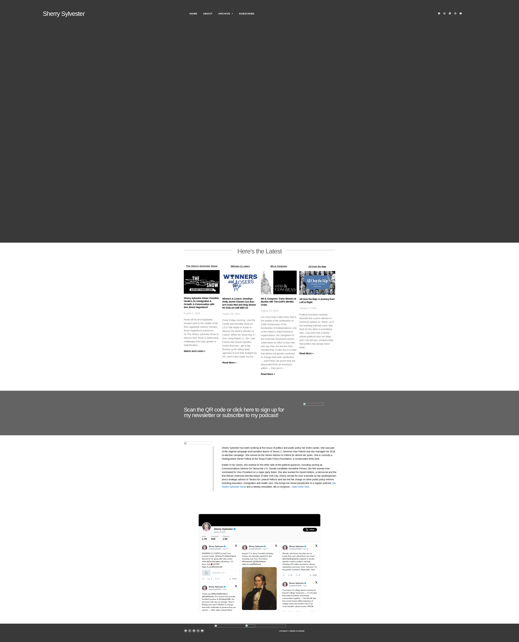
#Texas (205, 604)
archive (224, 13)
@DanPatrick (230, 556)
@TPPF (216, 564)
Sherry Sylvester (63, 13)
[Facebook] (439, 13)
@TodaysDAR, (225, 599)
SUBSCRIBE (246, 13)
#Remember (247, 561)
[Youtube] (460, 13)
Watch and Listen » (194, 351)
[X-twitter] (444, 13)
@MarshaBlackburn (219, 594)
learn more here (300, 486)
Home (193, 13)
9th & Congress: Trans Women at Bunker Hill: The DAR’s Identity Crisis (278, 301)
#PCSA (310, 606)
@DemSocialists (213, 561)
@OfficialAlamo (259, 561)
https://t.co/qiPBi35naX (251, 564)
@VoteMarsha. (208, 596)
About (207, 13)
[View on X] (236, 545)
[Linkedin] (449, 13)
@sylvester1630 (220, 532)
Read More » (229, 362)
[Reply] (203, 579)
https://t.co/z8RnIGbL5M (212, 567)
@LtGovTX (219, 556)
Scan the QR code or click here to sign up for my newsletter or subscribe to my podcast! (234, 412)
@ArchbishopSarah (290, 559)
